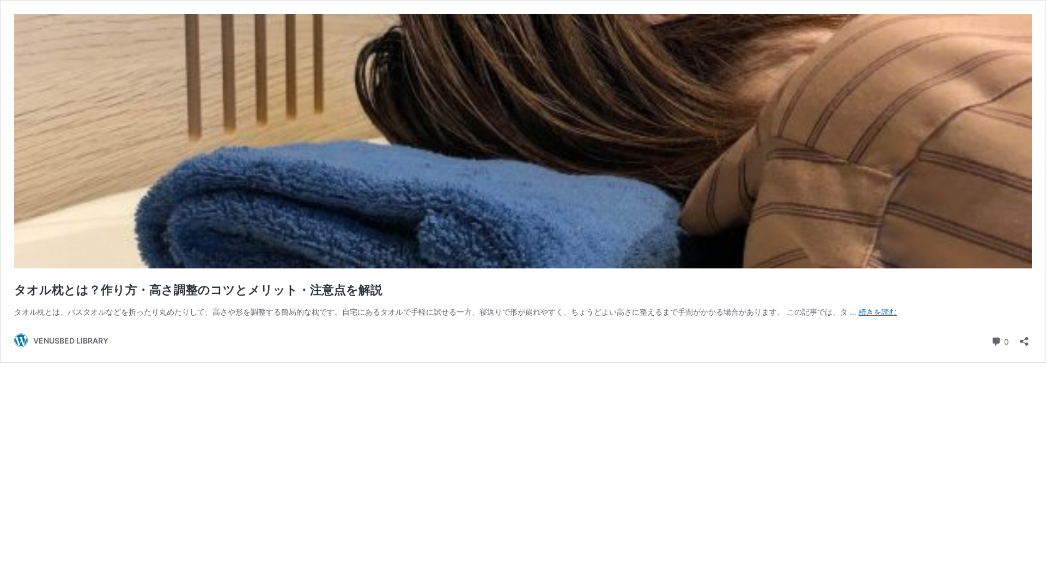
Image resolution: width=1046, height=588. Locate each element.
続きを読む (878, 311)
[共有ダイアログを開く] (1024, 337)
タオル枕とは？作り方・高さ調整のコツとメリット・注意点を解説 (198, 290)
